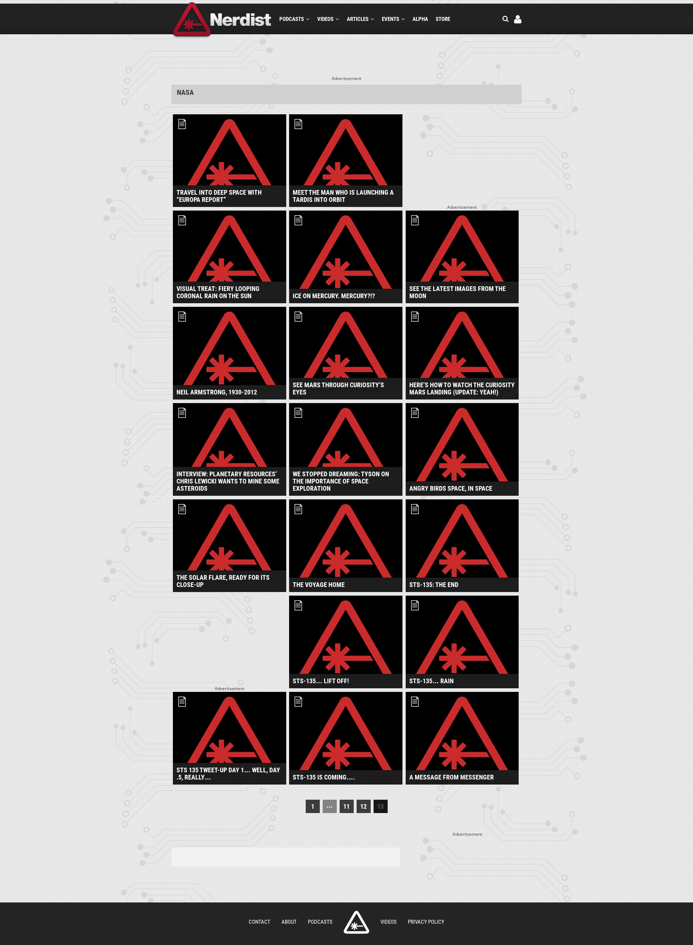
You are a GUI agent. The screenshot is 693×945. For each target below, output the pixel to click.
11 (346, 806)
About (289, 922)
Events (390, 19)
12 (363, 806)
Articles (358, 19)
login (518, 19)
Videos (325, 19)
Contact (259, 922)
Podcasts (291, 19)
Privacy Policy (426, 922)
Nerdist (222, 20)
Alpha (420, 19)
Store (443, 19)
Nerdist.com (356, 922)
